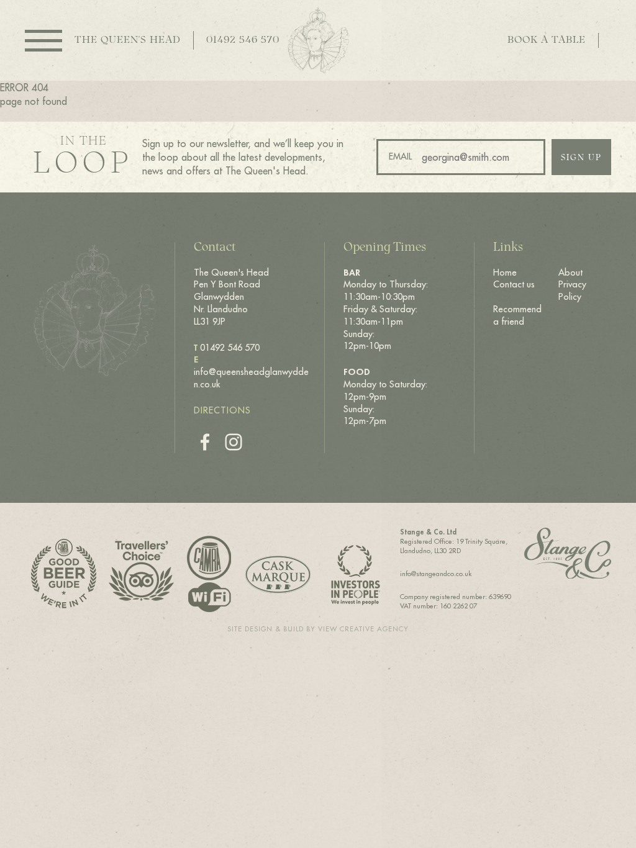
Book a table (546, 40)
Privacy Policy (572, 290)
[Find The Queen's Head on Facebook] (205, 442)
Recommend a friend (517, 315)
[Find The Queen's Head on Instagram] (233, 442)
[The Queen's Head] (318, 40)
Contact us (514, 284)
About (570, 272)
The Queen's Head (128, 40)
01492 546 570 (242, 40)
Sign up (581, 158)
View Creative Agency (363, 629)
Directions (222, 410)
